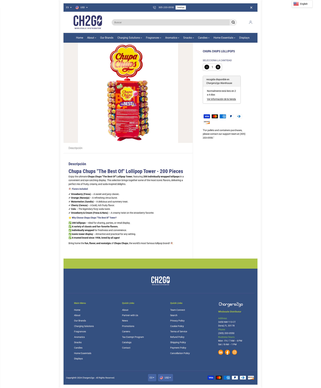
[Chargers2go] (88, 22)
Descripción (75, 148)
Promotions (128, 326)
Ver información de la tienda (221, 99)
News (125, 320)
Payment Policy (178, 347)
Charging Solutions (129, 37)
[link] (232, 304)
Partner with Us (130, 315)
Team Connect (177, 310)
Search (173, 315)
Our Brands (106, 37)
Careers (126, 331)
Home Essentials (223, 37)
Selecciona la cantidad (217, 60)
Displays (244, 37)
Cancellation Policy (180, 353)
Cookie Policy (177, 326)
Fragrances (153, 37)
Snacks (188, 37)
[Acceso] (250, 22)
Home (79, 37)
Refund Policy (177, 337)
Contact (126, 347)
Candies (203, 37)
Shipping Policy (178, 342)
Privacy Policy (177, 320)
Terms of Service (178, 331)
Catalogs (180, 7)
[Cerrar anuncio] (251, 7)
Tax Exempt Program (133, 337)
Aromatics (171, 37)
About (91, 37)
